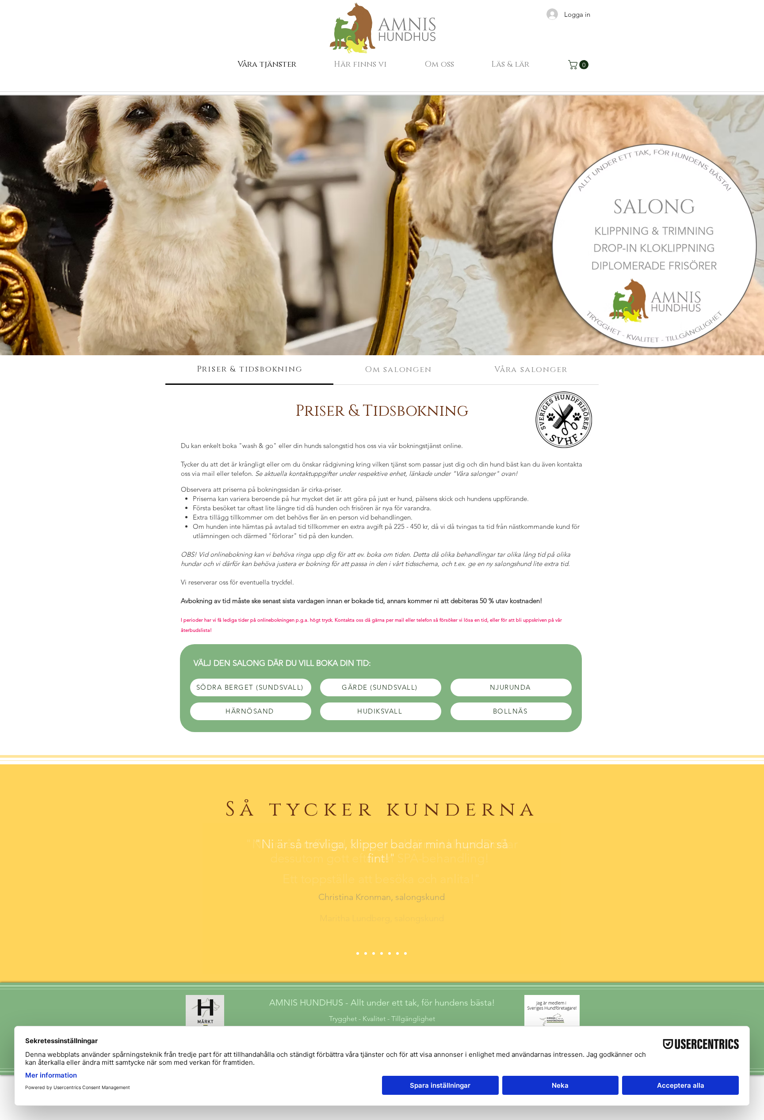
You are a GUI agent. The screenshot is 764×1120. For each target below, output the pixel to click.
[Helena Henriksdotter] (397, 953)
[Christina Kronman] (373, 953)
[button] (360, 65)
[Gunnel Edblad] (381, 953)
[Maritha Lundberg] (365, 953)
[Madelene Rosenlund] (405, 953)
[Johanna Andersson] (389, 953)
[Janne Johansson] (357, 953)
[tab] (249, 370)
